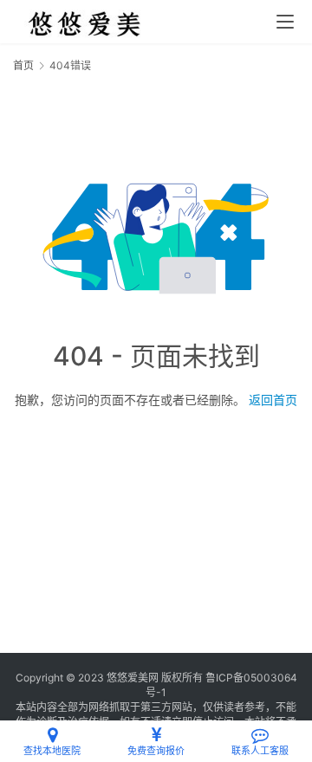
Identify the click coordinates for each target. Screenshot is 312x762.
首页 (23, 65)
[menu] (285, 21)
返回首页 (273, 399)
